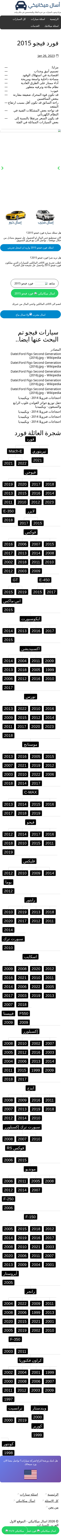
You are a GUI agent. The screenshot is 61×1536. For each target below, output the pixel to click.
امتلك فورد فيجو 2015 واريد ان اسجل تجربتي (30, 247)
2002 (8, 562)
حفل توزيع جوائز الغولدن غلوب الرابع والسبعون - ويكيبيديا (37, 404)
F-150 (30, 1217)
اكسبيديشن (30, 648)
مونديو (30, 1169)
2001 (49, 1264)
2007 (36, 544)
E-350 (8, 511)
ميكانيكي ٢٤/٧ (16, 1531)
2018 (49, 484)
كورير (37, 1426)
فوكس (30, 532)
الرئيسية (54, 19)
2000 (8, 1381)
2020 (22, 484)
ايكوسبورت (30, 619)
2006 (22, 544)
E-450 (44, 580)
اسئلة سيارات (38, 19)
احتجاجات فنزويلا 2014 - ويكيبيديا (39, 398)
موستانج (30, 744)
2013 (8, 493)
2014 (49, 493)
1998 (8, 1453)
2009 (36, 571)
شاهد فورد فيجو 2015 (34, 283)
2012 (35, 502)
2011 (8, 502)
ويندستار (39, 1408)
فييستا (8, 1013)
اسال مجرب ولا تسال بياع (30, 314)
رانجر (30, 1291)
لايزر (31, 511)
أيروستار (10, 1273)
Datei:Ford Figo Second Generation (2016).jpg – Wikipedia (36, 356)
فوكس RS (15, 1148)
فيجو (30, 822)
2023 (49, 502)
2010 (22, 502)
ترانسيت (15, 1408)
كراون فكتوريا (30, 1360)
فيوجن (30, 472)
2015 (22, 493)
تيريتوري (39, 451)
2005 (36, 669)
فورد (21, 432)
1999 (49, 669)
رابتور (30, 900)
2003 (22, 571)
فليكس (29, 861)
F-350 (15, 1339)
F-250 (8, 1199)
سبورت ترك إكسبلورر (22, 1127)
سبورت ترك (13, 939)
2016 (36, 493)
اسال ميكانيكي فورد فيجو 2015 (35, 293)
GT (15, 580)
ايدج (30, 1088)
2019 (8, 484)
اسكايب (30, 956)
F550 (23, 1013)
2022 (22, 463)
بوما (8, 882)
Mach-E (15, 451)
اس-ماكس (12, 601)
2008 (49, 553)
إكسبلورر (30, 1031)
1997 (8, 1399)
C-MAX (30, 792)
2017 (36, 484)
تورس (31, 696)
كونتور (8, 1444)
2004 (22, 661)
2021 (8, 463)
